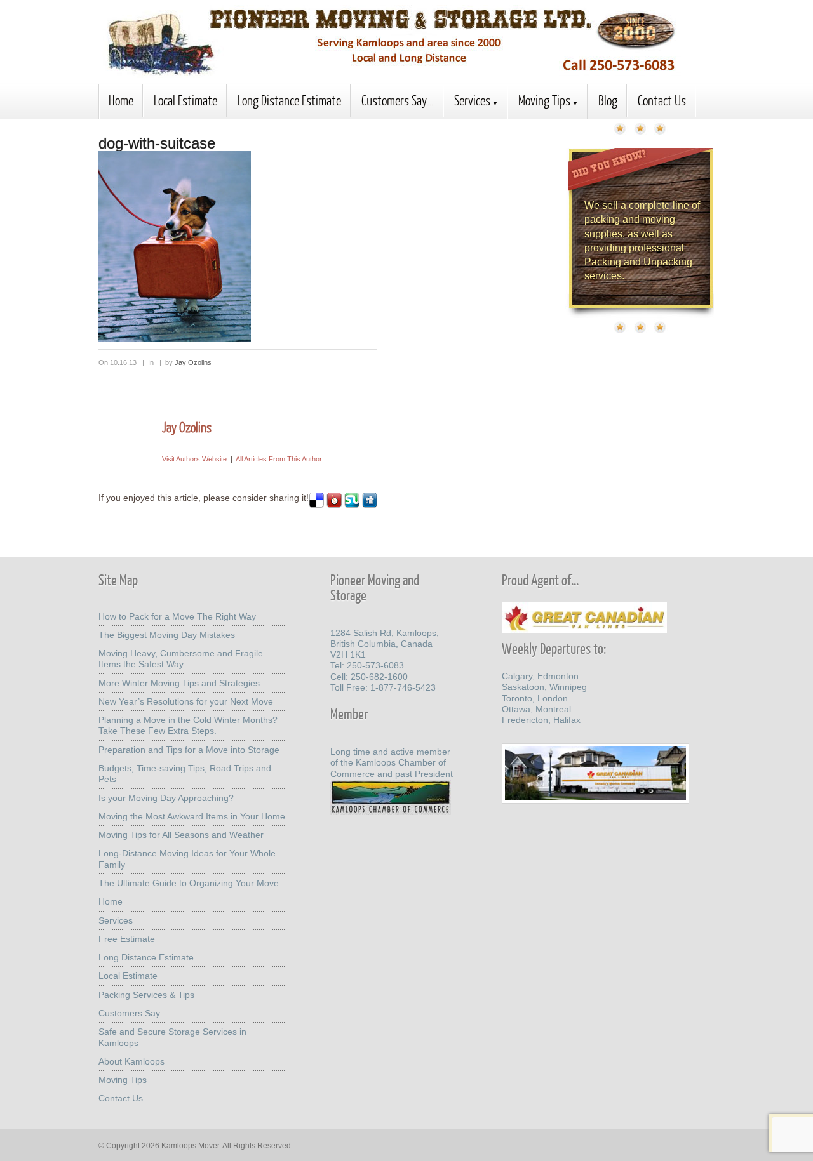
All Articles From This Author (279, 459)
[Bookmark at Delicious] (316, 505)
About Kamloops (131, 1061)
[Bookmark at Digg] (369, 505)
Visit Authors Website (194, 459)
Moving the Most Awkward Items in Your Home (191, 816)
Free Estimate (126, 939)
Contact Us (662, 100)
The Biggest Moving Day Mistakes (166, 635)
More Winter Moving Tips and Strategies (179, 683)
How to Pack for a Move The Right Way (177, 616)
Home (121, 100)
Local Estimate (185, 100)
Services (472, 100)
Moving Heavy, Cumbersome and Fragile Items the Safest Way (180, 658)
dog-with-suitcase (156, 143)
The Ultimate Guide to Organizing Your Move (188, 883)
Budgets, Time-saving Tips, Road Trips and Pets (184, 773)
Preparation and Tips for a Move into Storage (188, 750)
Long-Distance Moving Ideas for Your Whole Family (187, 858)
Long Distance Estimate (289, 100)
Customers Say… (397, 100)
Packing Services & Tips (146, 995)
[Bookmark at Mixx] (334, 505)
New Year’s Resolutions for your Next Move (185, 701)
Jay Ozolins (193, 362)
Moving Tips (544, 100)
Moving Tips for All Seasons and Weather (181, 835)
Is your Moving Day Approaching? (166, 798)
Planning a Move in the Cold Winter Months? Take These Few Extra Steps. (188, 725)
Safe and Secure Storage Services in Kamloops (172, 1036)
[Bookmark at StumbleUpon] (351, 505)
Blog (607, 100)
